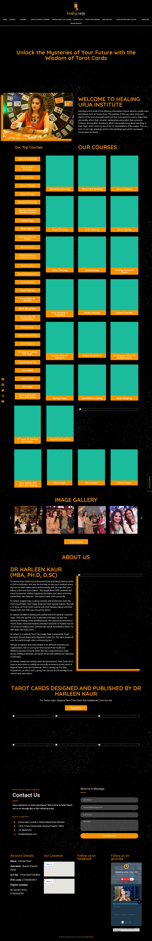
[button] (10, 517)
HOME (5, 19)
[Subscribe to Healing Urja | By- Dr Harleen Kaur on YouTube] (127, 879)
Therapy (12, 19)
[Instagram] (3, 396)
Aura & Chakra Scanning (40, 19)
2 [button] (126, 922)
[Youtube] (3, 401)
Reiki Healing (107, 19)
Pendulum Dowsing (92, 19)
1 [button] (122, 922)
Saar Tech (89, 937)
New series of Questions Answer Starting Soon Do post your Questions (126, 904)
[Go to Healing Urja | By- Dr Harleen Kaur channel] (126, 866)
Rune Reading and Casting (126, 19)
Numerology (78, 19)
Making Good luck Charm (61, 19)
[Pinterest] (3, 385)
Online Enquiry (76, 23)
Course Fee (145, 19)
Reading (23, 19)
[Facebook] (3, 379)
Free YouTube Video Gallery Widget (125, 929)
